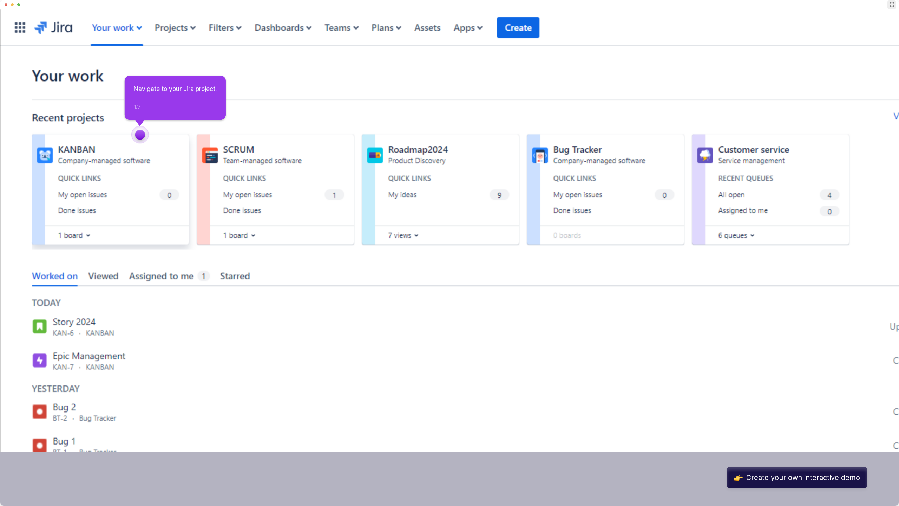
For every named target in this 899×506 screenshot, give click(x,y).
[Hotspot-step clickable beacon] (140, 134)
